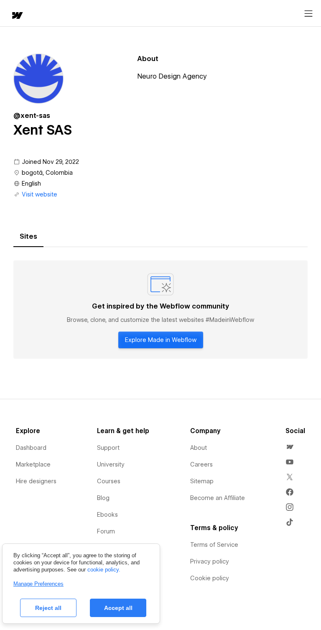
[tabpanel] (160, 309)
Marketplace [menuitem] (33, 464)
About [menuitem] (198, 447)
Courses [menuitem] (108, 481)
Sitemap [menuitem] (202, 481)
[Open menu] (308, 14)
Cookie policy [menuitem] (209, 578)
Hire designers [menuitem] (36, 481)
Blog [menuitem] (103, 498)
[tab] (28, 236)
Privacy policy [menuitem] (209, 561)
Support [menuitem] (108, 447)
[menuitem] (289, 447)
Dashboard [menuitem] (31, 447)
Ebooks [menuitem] (107, 514)
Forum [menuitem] (106, 531)
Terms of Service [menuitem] (214, 544)
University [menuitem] (111, 464)
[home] (16, 16)
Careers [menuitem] (201, 464)
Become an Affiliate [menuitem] (217, 498)
